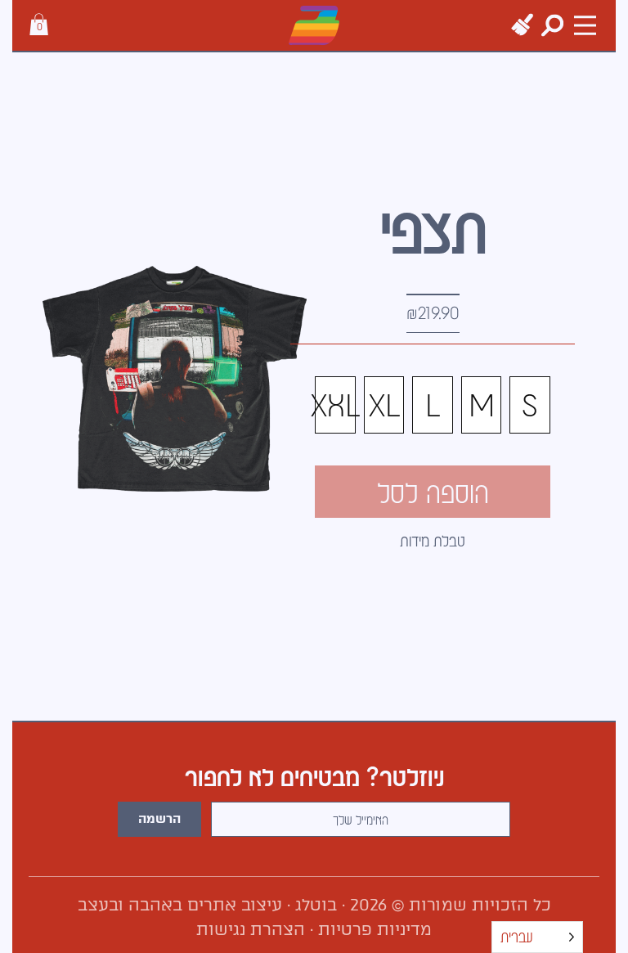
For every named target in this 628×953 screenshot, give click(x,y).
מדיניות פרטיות (375, 929)
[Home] (314, 25)
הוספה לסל (433, 491)
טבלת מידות (432, 540)
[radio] (529, 405)
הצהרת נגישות (250, 929)
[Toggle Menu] (585, 25)
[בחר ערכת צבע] (522, 25)
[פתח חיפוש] (552, 25)
